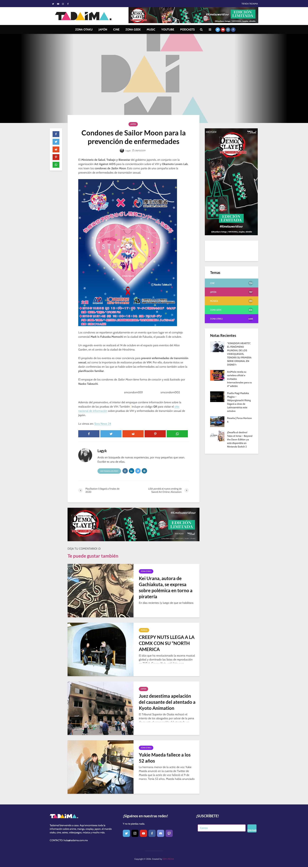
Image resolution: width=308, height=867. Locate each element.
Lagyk (127, 150)
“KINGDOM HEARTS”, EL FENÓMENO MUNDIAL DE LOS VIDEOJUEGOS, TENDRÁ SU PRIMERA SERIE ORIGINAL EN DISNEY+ (239, 354)
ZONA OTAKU (84, 29)
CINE (116, 29)
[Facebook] (152, 833)
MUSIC (151, 29)
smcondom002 (170, 392)
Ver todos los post (109, 471)
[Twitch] (169, 833)
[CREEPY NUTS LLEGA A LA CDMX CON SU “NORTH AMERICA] (101, 649)
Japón (133, 124)
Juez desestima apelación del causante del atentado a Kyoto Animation (167, 702)
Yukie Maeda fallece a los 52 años (165, 758)
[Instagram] (134, 833)
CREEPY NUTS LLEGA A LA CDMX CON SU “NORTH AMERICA (166, 643)
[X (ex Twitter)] (126, 833)
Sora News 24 (102, 423)
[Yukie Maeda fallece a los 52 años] (101, 766)
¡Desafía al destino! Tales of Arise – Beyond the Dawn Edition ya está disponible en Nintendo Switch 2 (239, 439)
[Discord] (160, 833)
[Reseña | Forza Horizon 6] (217, 421)
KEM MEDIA (168, 859)
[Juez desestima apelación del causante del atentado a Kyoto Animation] (101, 708)
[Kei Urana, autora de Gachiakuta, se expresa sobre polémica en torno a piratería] (101, 590)
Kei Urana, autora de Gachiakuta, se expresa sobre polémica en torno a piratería (165, 587)
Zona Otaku (146, 571)
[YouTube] (143, 833)
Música (144, 630)
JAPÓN (103, 29)
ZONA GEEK (133, 29)
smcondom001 (133, 392)
